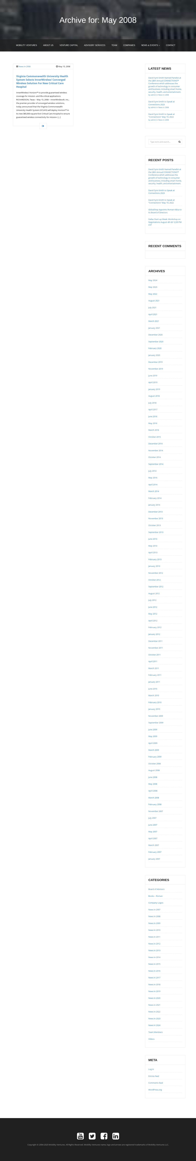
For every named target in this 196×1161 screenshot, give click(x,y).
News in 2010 (154, 930)
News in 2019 (154, 991)
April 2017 (152, 409)
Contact (170, 45)
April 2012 (152, 620)
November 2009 (155, 716)
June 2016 (152, 416)
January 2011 (154, 681)
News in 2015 (154, 964)
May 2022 (152, 294)
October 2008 (154, 763)
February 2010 (154, 702)
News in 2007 (154, 909)
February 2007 (154, 852)
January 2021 (154, 328)
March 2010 (153, 695)
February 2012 (154, 627)
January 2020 (154, 355)
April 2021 (152, 314)
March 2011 (153, 668)
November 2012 (155, 573)
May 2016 (152, 423)
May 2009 (152, 736)
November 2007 (155, 811)
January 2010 (154, 709)
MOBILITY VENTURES (26, 45)
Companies (129, 45)
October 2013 (154, 525)
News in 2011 (154, 936)
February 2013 (154, 559)
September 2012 (155, 586)
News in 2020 (154, 998)
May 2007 (152, 831)
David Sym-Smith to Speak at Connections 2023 (161, 104)
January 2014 (154, 504)
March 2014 (153, 491)
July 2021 (152, 307)
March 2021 (153, 321)
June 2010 (152, 688)
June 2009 (152, 729)
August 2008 (154, 770)
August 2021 (154, 300)
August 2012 (154, 593)
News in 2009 (154, 923)
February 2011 (154, 675)
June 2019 (152, 375)
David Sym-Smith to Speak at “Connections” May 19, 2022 (161, 117)
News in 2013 (154, 950)
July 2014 (152, 471)
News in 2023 (154, 1018)
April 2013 (152, 552)
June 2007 (152, 824)
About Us (48, 45)
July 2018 (152, 402)
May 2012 (152, 613)
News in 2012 (154, 943)
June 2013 (152, 539)
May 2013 (152, 545)
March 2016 (153, 430)
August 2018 (154, 396)
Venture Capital (69, 45)
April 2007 (152, 838)
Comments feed (155, 1082)
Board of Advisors (156, 889)
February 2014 (154, 498)
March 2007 (153, 845)
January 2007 (154, 858)
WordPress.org (155, 1089)
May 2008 (152, 784)
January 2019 (154, 389)
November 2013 (155, 518)
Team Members (155, 1032)
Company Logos (155, 902)
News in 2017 (154, 977)
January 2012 (154, 634)
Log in (151, 1069)
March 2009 (153, 750)
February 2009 (154, 756)
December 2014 (155, 443)
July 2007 (152, 818)
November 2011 (155, 647)
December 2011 (155, 641)
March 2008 (153, 797)
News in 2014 (154, 957)
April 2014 (152, 484)
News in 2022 (154, 1011)
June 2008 (152, 777)
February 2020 (154, 348)
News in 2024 (154, 1025)
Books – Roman (155, 896)
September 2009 (155, 722)
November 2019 (155, 368)
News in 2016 (154, 970)
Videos (151, 1039)
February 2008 (154, 804)
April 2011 (152, 661)
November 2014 (155, 450)
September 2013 (155, 532)
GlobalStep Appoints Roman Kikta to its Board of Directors (165, 211)
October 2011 (154, 654)
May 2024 (152, 280)
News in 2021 (154, 1005)
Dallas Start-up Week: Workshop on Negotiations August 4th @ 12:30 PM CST (165, 222)
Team (114, 45)
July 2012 (152, 600)
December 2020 (155, 334)
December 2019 (155, 362)
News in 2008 (24, 66)
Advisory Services (94, 45)
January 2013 (154, 566)
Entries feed (153, 1076)
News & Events (150, 45)
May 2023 (152, 287)
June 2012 (152, 607)
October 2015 (154, 436)
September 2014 (155, 464)
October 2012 (154, 579)
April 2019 (152, 382)
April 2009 (152, 743)
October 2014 (154, 457)
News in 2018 (154, 984)
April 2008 (152, 790)
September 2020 (155, 341)
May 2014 (152, 477)
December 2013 (155, 511)
